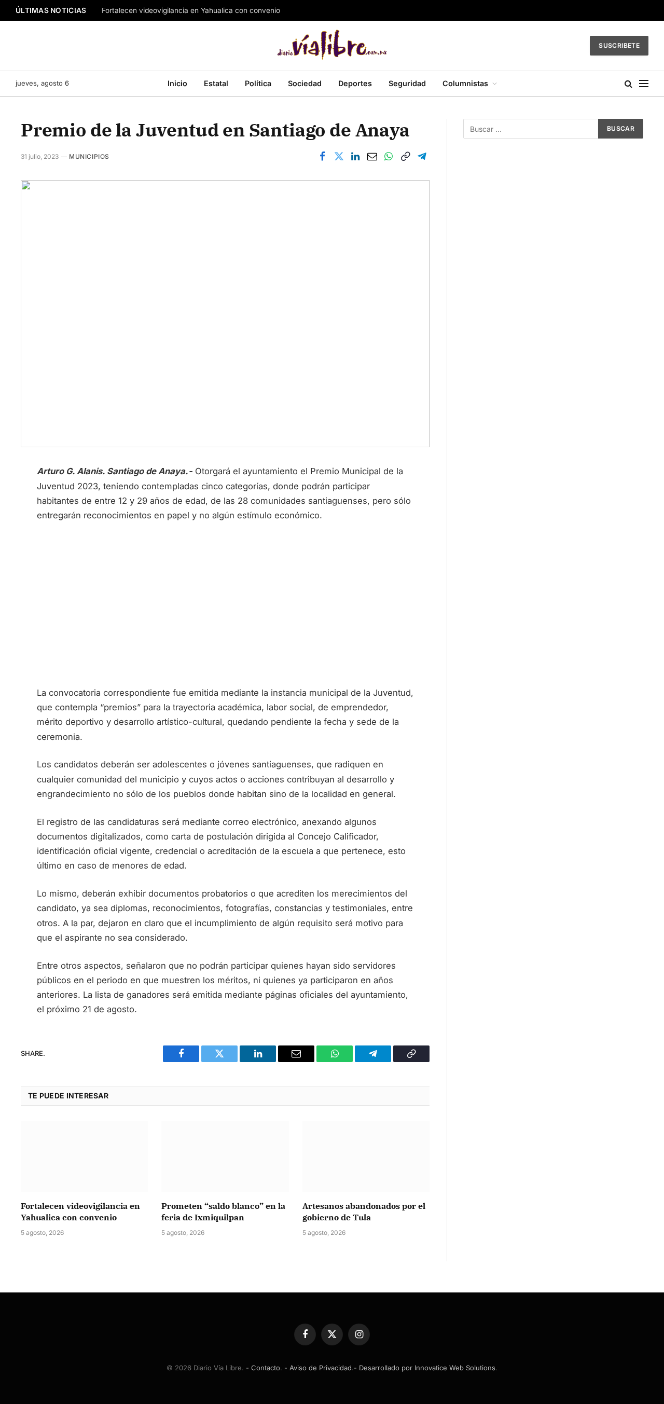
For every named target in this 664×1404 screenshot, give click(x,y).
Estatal (216, 83)
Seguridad (407, 83)
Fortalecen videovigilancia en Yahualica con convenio (191, 10)
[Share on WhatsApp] (388, 156)
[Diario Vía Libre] (332, 46)
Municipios (89, 156)
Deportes (355, 83)
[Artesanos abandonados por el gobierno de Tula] (366, 1156)
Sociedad (305, 83)
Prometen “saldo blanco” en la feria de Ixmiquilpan (223, 1211)
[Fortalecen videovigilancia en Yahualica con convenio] (84, 1156)
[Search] (628, 83)
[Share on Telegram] (422, 156)
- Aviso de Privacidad (318, 1368)
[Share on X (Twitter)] (339, 156)
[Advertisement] (225, 608)
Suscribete (619, 45)
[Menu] (643, 83)
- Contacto (263, 1368)
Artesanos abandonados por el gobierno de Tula (363, 1211)
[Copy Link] (405, 156)
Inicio (177, 83)
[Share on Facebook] (322, 156)
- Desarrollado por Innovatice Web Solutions (424, 1368)
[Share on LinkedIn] (355, 156)
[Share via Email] (372, 156)
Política (258, 83)
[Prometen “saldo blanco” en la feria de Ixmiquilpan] (224, 1156)
